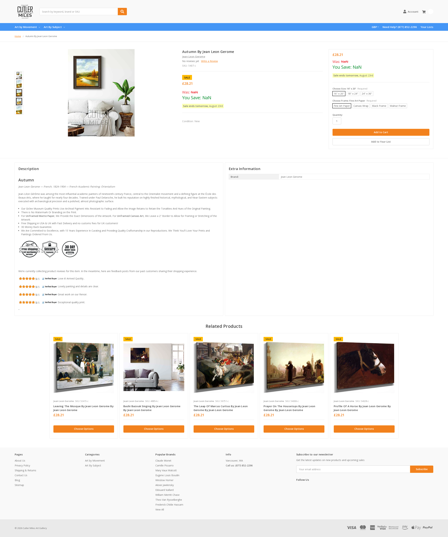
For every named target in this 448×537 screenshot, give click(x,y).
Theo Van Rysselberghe (168, 499)
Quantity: (337, 114)
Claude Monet (163, 460)
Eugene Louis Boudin (167, 475)
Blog (17, 480)
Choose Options (83, 428)
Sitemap (19, 485)
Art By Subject (53, 27)
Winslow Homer (164, 480)
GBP (374, 27)
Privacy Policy (22, 465)
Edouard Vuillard (164, 490)
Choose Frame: (354, 100)
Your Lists (427, 27)
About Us (20, 460)
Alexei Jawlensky (164, 485)
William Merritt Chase (167, 494)
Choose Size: (349, 88)
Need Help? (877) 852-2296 (400, 27)
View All (159, 509)
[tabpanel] (84, 385)
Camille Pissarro (164, 465)
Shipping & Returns (25, 470)
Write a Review (209, 61)
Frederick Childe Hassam (169, 504)
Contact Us (21, 475)
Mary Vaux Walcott (166, 470)
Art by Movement (26, 27)
